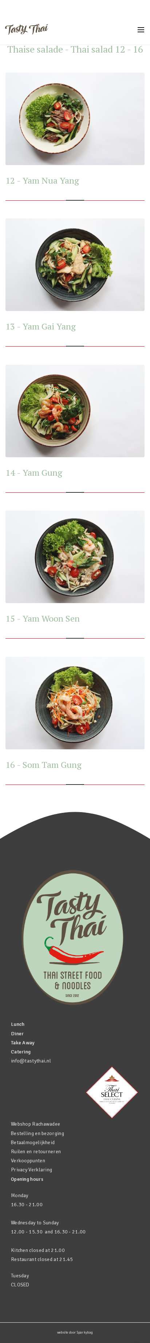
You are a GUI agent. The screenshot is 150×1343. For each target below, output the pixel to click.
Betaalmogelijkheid (33, 1142)
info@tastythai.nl (31, 1061)
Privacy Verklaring (31, 1170)
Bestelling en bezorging (37, 1133)
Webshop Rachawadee (35, 1124)
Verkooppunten (28, 1161)
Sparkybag (85, 1333)
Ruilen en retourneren (36, 1151)
